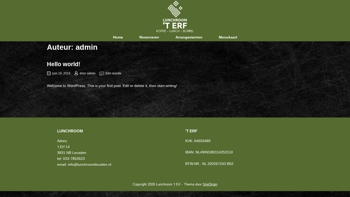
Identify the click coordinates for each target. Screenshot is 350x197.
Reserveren (149, 37)
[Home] (175, 16)
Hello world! (63, 64)
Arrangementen (189, 37)
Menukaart (228, 37)
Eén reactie (113, 73)
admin (91, 73)
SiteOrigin (210, 184)
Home (118, 37)
